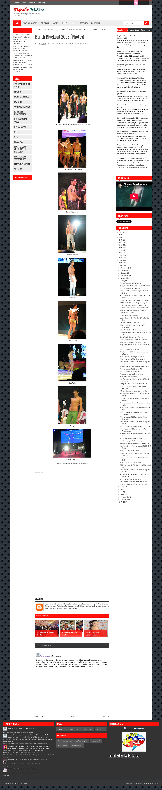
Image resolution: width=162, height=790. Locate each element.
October (124, 273)
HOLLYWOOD (95, 23)
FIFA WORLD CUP (20, 126)
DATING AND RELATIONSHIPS (20, 113)
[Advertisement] (72, 65)
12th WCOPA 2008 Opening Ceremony (133, 310)
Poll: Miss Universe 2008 (128, 376)
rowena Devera (12, 760)
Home (17, 3)
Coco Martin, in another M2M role (131, 337)
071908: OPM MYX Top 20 (129, 323)
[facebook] (121, 2)
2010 (121, 260)
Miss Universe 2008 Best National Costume (135, 426)
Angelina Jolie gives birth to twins (131, 374)
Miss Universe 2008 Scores (129, 349)
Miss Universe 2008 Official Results (132, 359)
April (122, 492)
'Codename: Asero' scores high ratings (133, 342)
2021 (121, 232)
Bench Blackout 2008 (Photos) (130, 283)
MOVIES (55, 23)
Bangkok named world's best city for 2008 (134, 384)
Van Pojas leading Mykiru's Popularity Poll (134, 443)
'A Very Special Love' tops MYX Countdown (135, 366)
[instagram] (136, 2)
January (124, 499)
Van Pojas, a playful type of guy (131, 441)
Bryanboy (84, 463)
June (123, 487)
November (124, 270)
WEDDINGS (18, 169)
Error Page (42, 3)
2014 (121, 250)
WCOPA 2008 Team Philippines (131, 438)
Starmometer (77, 745)
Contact (32, 3)
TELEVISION (45, 23)
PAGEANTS (84, 23)
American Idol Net (65, 741)
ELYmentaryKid (81, 741)
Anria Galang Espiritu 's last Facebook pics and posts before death (21, 743)
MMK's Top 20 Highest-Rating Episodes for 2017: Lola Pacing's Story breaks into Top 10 (27, 755)
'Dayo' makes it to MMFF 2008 (130, 462)
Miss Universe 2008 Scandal (130, 371)
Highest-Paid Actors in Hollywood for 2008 (134, 308)
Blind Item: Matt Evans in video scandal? (134, 300)
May (122, 489)
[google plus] (146, 2)
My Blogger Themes (152, 783)
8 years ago (30, 732)
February (124, 497)
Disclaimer (100, 729)
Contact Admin (72, 729)
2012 (121, 255)
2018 (121, 240)
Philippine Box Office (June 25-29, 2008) (134, 484)
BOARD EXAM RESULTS (22, 96)
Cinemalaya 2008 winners (129, 315)
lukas (9, 728)
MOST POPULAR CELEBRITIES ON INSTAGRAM (20, 149)
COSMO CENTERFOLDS (22, 106)
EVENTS (61, 43)
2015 (121, 248)
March (123, 494)
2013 (121, 253)
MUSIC (64, 23)
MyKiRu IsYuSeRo (21, 783)
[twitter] (126, 2)
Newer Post (39, 716)
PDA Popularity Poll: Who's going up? (133, 330)
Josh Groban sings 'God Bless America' (133, 340)
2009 (121, 263)
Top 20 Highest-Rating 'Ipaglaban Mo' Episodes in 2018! (22, 55)
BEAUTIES (17, 91)
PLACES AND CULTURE (22, 164)
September (125, 276)
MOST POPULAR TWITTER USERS (20, 158)
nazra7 (9, 735)
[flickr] (131, 2)
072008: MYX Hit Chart (128, 313)
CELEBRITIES (54, 43)
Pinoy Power (62, 745)
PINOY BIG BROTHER (30, 23)
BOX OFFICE (18, 101)
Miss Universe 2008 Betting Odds (131, 369)
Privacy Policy (87, 729)
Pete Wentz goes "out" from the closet (133, 482)
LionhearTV (96, 741)
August (123, 278)
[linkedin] (141, 2)
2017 (121, 242)
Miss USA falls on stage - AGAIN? (132, 357)
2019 (121, 237)
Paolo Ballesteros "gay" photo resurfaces (14, 732)
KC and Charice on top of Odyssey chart (134, 391)
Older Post (105, 716)
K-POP (16, 136)
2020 (121, 235)
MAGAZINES (18, 141)
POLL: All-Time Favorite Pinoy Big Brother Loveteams (21, 48)
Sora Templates (137, 783)
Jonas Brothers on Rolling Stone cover (133, 305)
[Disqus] (72, 681)
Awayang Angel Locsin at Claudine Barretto (135, 286)
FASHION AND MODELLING (73, 43)
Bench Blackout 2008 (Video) (130, 288)
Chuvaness (74, 463)
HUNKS (16, 131)
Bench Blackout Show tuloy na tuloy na (133, 303)
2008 (121, 265)
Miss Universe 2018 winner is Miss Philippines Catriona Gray (22, 63)
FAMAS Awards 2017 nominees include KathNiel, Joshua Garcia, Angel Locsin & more (27, 764)
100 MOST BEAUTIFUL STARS (22, 85)
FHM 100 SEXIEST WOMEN (20, 120)
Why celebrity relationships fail (130, 479)
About (24, 3)
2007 (121, 502)
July (122, 281)
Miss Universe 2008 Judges (129, 450)
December (124, 268)
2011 (121, 258)
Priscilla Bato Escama (15, 746)
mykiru (10, 769)
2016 (121, 245)
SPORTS (73, 23)
